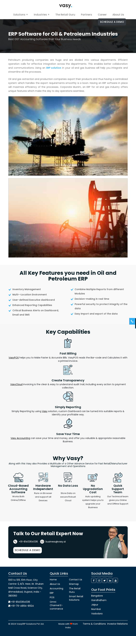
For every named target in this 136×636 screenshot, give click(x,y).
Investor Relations (117, 623)
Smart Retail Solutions (76, 598)
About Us (118, 14)
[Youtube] (115, 580)
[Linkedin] (110, 580)
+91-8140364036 (28, 541)
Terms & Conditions (94, 623)
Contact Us (75, 579)
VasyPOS (14, 357)
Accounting (56, 588)
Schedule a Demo (112, 22)
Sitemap (74, 584)
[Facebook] (93, 580)
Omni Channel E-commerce (56, 605)
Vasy (44, 411)
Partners (86, 14)
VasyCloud (16, 384)
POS (52, 597)
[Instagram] (99, 580)
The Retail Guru (65, 14)
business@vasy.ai (55, 541)
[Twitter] (104, 580)
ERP (52, 593)
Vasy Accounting (20, 438)
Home (53, 579)
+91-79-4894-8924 (22, 605)
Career (102, 14)
